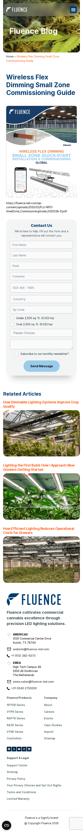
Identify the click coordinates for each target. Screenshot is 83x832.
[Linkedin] (29, 749)
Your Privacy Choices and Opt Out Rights (34, 785)
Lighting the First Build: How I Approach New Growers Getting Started (39, 467)
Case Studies (53, 725)
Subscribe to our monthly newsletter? (44, 353)
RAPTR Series (16, 718)
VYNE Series (15, 731)
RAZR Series (15, 725)
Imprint (48, 731)
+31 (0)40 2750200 (24, 688)
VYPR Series (15, 711)
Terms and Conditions (21, 792)
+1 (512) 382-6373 (23, 655)
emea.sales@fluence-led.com (33, 681)
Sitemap (49, 738)
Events (48, 718)
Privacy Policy (16, 778)
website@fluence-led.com (31, 649)
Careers (49, 711)
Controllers (14, 738)
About (48, 705)
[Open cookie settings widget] (6, 825)
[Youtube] (19, 749)
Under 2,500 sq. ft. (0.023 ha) (35, 318)
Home (10, 56)
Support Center (17, 765)
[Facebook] (9, 749)
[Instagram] (24, 749)
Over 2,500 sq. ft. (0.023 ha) (34, 324)
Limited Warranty (18, 798)
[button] (73, 9)
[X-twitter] (14, 749)
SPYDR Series (16, 705)
